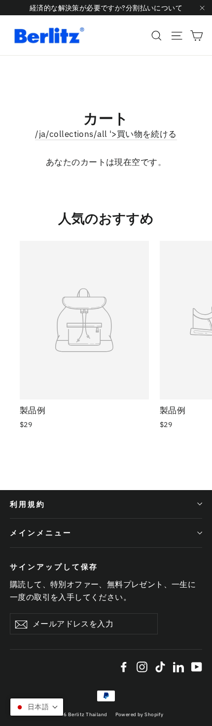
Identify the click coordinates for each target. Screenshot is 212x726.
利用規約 (27, 504)
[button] (36, 707)
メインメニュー (41, 532)
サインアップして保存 (54, 566)
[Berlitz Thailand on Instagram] (142, 666)
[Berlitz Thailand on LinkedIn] (178, 666)
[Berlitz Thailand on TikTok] (160, 666)
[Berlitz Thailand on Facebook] (123, 666)
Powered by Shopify (139, 714)
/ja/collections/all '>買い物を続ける (106, 134)
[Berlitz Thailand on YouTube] (196, 666)
